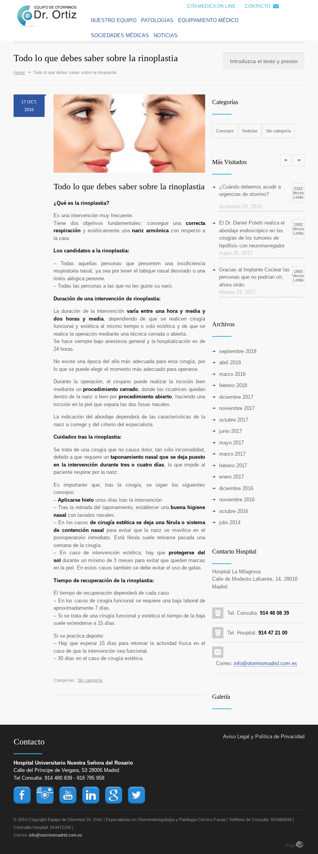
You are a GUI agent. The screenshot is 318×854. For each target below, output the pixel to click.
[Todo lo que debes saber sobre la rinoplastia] (129, 133)
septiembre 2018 (237, 351)
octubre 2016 (233, 511)
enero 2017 (231, 477)
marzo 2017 (232, 454)
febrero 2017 (233, 465)
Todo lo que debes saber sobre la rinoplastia (129, 186)
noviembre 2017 (237, 408)
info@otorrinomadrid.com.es (265, 663)
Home (19, 72)
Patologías (157, 20)
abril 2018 (230, 362)
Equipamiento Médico (208, 20)
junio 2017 (230, 431)
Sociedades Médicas (120, 35)
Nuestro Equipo (114, 20)
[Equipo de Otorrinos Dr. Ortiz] (47, 26)
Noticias (166, 35)
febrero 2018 (233, 385)
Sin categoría (90, 680)
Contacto (257, 6)
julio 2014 (229, 522)
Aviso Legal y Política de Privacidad (263, 736)
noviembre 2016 (237, 499)
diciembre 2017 (236, 397)
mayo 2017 (231, 443)
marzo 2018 (232, 374)
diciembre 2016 (236, 488)
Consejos (225, 131)
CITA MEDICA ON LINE (211, 6)
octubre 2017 (233, 420)
